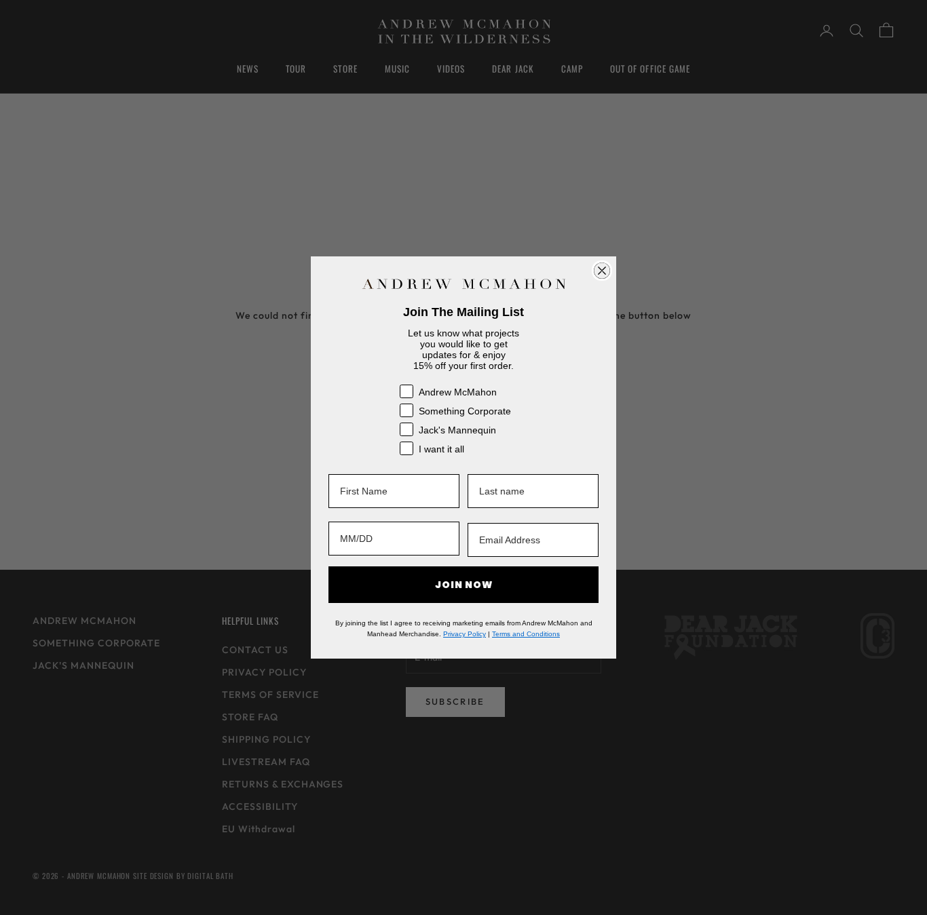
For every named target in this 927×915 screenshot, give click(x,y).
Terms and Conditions (526, 634)
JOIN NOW (464, 584)
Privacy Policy (464, 634)
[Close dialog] (602, 270)
